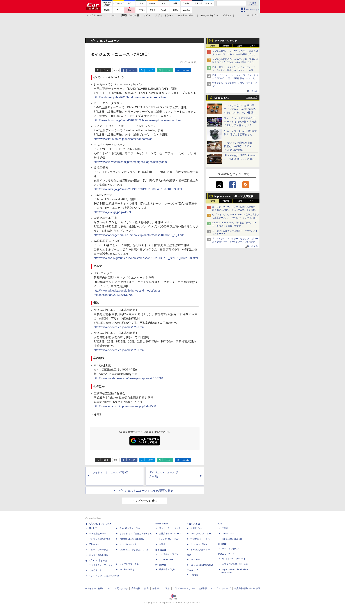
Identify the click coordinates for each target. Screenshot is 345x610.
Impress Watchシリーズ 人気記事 (233, 196)
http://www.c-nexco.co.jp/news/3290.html (119, 327)
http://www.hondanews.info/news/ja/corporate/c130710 (128, 378)
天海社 (225, 528)
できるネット (95, 570)
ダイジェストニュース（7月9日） (112, 472)
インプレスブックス (129, 564)
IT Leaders (94, 544)
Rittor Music (161, 523)
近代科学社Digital (167, 569)
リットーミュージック (170, 528)
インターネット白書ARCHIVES (104, 575)
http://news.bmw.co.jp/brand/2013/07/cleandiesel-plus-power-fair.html (137, 120)
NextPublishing (126, 569)
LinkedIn (185, 70)
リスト (116, 70)
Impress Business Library (131, 539)
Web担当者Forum (97, 533)
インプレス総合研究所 (100, 539)
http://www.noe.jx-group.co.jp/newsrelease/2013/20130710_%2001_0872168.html (146, 258)
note (168, 70)
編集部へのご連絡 (161, 588)
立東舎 (162, 544)
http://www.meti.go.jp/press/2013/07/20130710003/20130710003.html (138, 189)
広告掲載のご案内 (140, 588)
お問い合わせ (121, 588)
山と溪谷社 (160, 549)
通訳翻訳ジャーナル (200, 539)
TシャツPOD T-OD (169, 539)
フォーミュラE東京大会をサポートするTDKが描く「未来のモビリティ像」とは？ (240, 122)
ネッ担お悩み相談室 (98, 555)
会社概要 (203, 588)
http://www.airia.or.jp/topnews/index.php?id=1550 (125, 406)
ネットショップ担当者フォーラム (135, 533)
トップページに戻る (145, 500)
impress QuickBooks (232, 539)
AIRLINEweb (196, 528)
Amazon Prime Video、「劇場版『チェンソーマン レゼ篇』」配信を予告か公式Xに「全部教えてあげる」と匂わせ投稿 (234, 225)
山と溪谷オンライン (168, 554)
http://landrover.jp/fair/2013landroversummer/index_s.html (130, 97)
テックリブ (192, 570)
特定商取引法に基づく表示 (247, 588)
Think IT (93, 528)
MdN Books (196, 559)
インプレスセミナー (129, 544)
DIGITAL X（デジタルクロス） (134, 549)
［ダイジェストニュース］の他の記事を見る (144, 490)
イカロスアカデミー (200, 549)
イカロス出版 (193, 523)
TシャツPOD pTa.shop (233, 558)
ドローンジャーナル (98, 549)
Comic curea (228, 533)
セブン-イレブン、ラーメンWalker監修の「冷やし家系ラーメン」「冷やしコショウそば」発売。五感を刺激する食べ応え (235, 217)
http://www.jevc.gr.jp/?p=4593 (112, 212)
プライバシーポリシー (184, 588)
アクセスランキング (225, 40)
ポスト (106, 70)
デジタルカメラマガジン (101, 565)
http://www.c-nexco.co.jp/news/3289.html (119, 350)
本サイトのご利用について (98, 588)
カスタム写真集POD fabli (235, 564)
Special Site (221, 97)
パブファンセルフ (230, 549)
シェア (132, 70)
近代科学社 (160, 565)
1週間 (239, 45)
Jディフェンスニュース (201, 533)
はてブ (150, 70)
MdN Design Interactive (201, 565)
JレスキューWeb (198, 544)
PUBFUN (222, 544)
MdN (189, 555)
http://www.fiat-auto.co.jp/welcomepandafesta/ (123, 138)
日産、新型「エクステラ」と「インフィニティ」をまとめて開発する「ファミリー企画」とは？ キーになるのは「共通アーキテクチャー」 (235, 70)
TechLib (194, 575)
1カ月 (253, 45)
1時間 (212, 45)
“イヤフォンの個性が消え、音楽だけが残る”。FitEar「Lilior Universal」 (239, 146)
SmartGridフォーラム (129, 528)
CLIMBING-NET (166, 559)
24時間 (225, 45)
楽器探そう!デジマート (170, 533)
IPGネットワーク (226, 554)
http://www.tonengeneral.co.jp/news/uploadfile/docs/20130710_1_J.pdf (138, 235)
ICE (220, 523)
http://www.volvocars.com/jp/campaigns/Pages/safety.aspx (130, 161)
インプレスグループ (221, 588)
